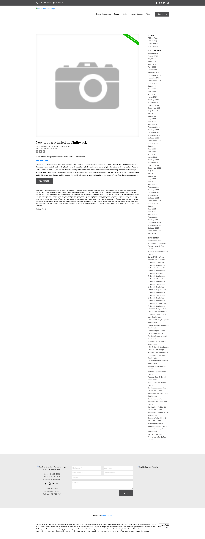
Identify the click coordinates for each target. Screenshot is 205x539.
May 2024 (152, 119)
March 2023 (152, 157)
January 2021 (153, 220)
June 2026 (152, 61)
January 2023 (153, 160)
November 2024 (154, 102)
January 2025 (153, 100)
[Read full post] (87, 87)
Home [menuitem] (98, 14)
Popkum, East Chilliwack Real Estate (115, 199)
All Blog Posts (153, 38)
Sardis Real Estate (89, 201)
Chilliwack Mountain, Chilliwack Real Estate (86, 192)
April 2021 (151, 211)
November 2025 (154, 78)
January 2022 (153, 190)
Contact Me (162, 14)
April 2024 (152, 121)
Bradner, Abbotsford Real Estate (91, 190)
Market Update (137, 14)
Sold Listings (153, 46)
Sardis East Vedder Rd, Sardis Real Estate (51, 201)
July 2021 (151, 206)
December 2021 (154, 192)
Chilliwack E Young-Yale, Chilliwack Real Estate (61, 192)
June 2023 (152, 149)
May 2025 (152, 91)
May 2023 (152, 151)
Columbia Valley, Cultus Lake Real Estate (73, 196)
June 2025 (152, 89)
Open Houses (153, 43)
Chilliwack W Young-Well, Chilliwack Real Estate (125, 194)
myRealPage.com (106, 515)
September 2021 (154, 201)
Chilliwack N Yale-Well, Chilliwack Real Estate (111, 192)
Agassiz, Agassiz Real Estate (74, 190)
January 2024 (153, 130)
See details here (42, 160)
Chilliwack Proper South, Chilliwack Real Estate (61, 194)
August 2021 (153, 203)
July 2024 (152, 113)
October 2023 (153, 138)
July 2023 (151, 146)
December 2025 (154, 75)
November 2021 (154, 195)
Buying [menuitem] (116, 14)
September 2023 (154, 141)
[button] (43, 3)
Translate (59, 3)
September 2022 (154, 168)
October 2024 (153, 105)
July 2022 (151, 173)
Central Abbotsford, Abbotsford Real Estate (112, 190)
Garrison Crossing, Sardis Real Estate (60, 198)
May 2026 (152, 64)
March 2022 (152, 184)
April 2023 (152, 154)
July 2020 (152, 233)
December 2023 (154, 132)
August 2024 (153, 110)
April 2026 (152, 67)
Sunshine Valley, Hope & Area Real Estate (64, 203)
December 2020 (154, 222)
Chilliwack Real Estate (49, 148)
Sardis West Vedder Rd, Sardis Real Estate (123, 201)
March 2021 (152, 214)
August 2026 (153, 56)
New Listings (152, 41)
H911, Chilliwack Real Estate (98, 198)
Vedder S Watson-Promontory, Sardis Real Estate (157, 437)
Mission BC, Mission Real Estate (79, 199)
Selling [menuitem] (125, 14)
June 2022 (152, 176)
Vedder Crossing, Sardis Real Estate (109, 203)
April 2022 (152, 181)
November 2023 (154, 135)
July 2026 (152, 59)
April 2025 (152, 94)
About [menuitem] (148, 14)
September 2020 (154, 231)
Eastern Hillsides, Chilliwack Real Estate (117, 196)
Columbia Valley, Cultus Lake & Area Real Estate (49, 196)
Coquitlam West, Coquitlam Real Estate (95, 196)
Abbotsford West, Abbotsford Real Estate (55, 190)
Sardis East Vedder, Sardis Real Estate (73, 201)
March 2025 (152, 97)
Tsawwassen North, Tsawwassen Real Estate (88, 203)
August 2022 (153, 171)
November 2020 (154, 225)
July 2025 (152, 86)
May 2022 (152, 179)
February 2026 (154, 72)
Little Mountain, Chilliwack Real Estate (59, 199)
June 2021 (152, 209)
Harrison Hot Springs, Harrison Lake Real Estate (119, 198)
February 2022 (153, 187)
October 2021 (153, 198)
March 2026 (152, 70)
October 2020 (153, 228)
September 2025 (154, 81)
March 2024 (152, 124)
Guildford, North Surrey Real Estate (80, 198)
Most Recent (153, 53)
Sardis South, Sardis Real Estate (102, 201)
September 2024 (154, 108)
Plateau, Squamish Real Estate (96, 199)
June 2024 (152, 116)
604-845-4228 (45, 3)
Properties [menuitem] (106, 14)
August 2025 (153, 83)
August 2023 (153, 143)
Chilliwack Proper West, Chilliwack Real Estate (86, 194)
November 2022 (154, 162)
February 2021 (153, 217)
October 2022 (153, 165)
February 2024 (154, 127)
